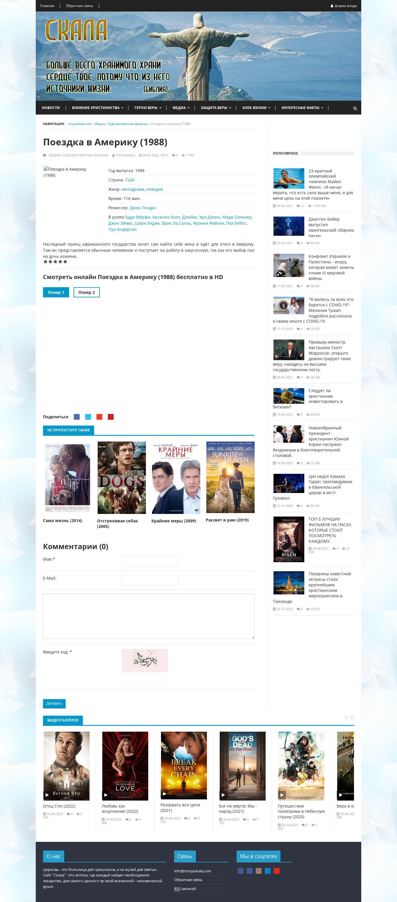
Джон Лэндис (143, 207)
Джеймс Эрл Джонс (201, 217)
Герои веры (146, 107)
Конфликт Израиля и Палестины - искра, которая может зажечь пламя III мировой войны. (331, 267)
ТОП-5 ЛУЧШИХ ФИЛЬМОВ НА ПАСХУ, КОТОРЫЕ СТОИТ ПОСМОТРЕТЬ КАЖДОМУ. (330, 530)
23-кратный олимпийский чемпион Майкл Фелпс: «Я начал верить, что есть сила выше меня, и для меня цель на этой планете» (313, 184)
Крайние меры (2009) (173, 521)
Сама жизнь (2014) (62, 520)
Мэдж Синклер (237, 217)
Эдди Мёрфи (137, 217)
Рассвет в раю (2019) (227, 520)
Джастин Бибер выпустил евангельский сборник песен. (331, 227)
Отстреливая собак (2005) (117, 523)
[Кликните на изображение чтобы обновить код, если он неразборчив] (146, 670)
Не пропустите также (68, 430)
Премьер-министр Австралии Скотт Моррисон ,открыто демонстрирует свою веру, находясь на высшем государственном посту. (312, 356)
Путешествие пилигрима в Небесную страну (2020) (301, 811)
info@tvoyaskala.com (192, 871)
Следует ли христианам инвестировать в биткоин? (308, 399)
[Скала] (241, 871)
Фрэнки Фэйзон (208, 223)
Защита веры (214, 107)
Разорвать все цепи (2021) (180, 807)
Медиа (179, 107)
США (130, 180)
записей (185, 888)
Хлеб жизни (254, 107)
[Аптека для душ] (250, 871)
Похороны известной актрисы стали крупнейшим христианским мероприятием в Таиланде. (312, 587)
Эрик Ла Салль (176, 223)
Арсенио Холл (166, 217)
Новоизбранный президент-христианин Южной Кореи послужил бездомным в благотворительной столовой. (311, 441)
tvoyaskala (125, 155)
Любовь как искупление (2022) (120, 808)
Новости (51, 107)
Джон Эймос (120, 223)
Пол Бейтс (236, 223)
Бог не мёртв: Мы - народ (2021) (238, 808)
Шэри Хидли (147, 223)
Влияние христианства (95, 107)
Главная (47, 5)
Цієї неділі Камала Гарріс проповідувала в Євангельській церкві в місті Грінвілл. (312, 487)
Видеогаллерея (62, 720)
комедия (154, 189)
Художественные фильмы (85, 155)
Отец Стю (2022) (59, 806)
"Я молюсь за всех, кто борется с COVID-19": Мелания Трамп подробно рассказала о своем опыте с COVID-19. (313, 310)
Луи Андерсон (122, 229)
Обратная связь (79, 5)
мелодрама (133, 189)
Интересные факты (300, 107)
